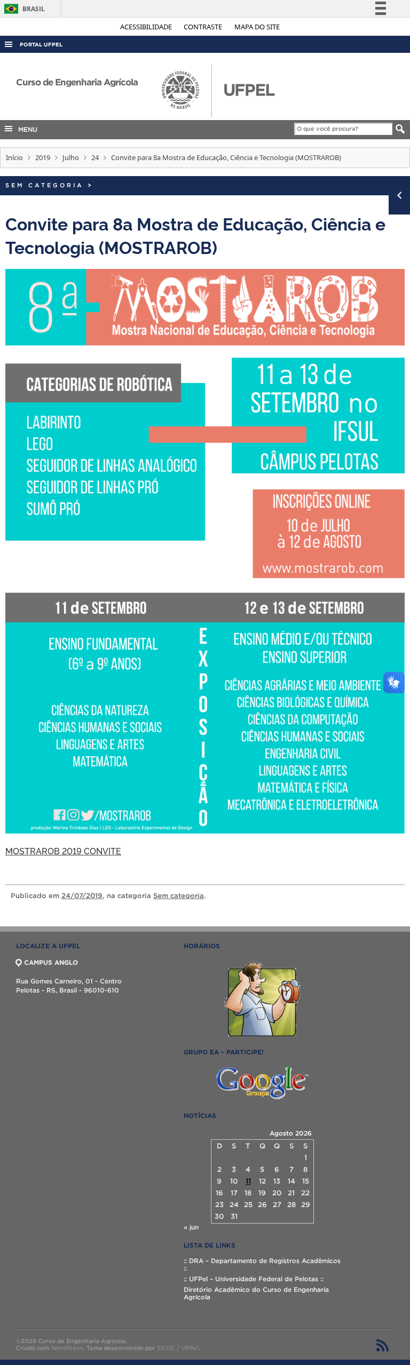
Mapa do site (257, 26)
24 (95, 157)
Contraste (204, 26)
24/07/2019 (81, 896)
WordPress (67, 1348)
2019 (42, 157)
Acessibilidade (147, 26)
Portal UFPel (41, 44)
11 (248, 1181)
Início (14, 157)
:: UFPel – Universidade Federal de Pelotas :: (254, 1278)
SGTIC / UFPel (178, 1348)
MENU (25, 129)
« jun (191, 1227)
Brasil (22, 8)
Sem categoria (44, 185)
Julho (70, 157)
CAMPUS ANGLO (51, 962)
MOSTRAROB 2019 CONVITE (63, 850)
